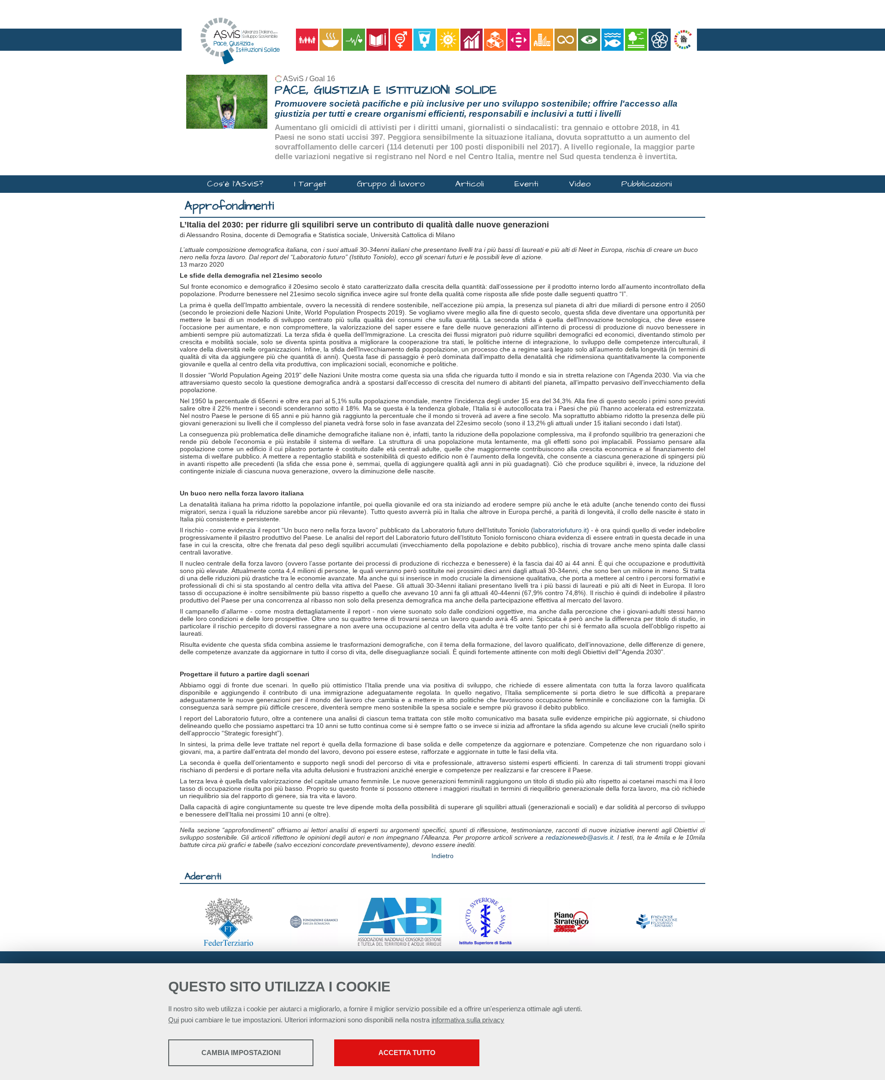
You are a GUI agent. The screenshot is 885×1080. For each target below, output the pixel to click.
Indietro (442, 855)
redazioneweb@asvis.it (579, 837)
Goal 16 (322, 79)
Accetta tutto (407, 1052)
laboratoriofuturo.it (560, 530)
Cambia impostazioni (241, 1052)
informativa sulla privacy (467, 1020)
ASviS (293, 79)
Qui (173, 1020)
